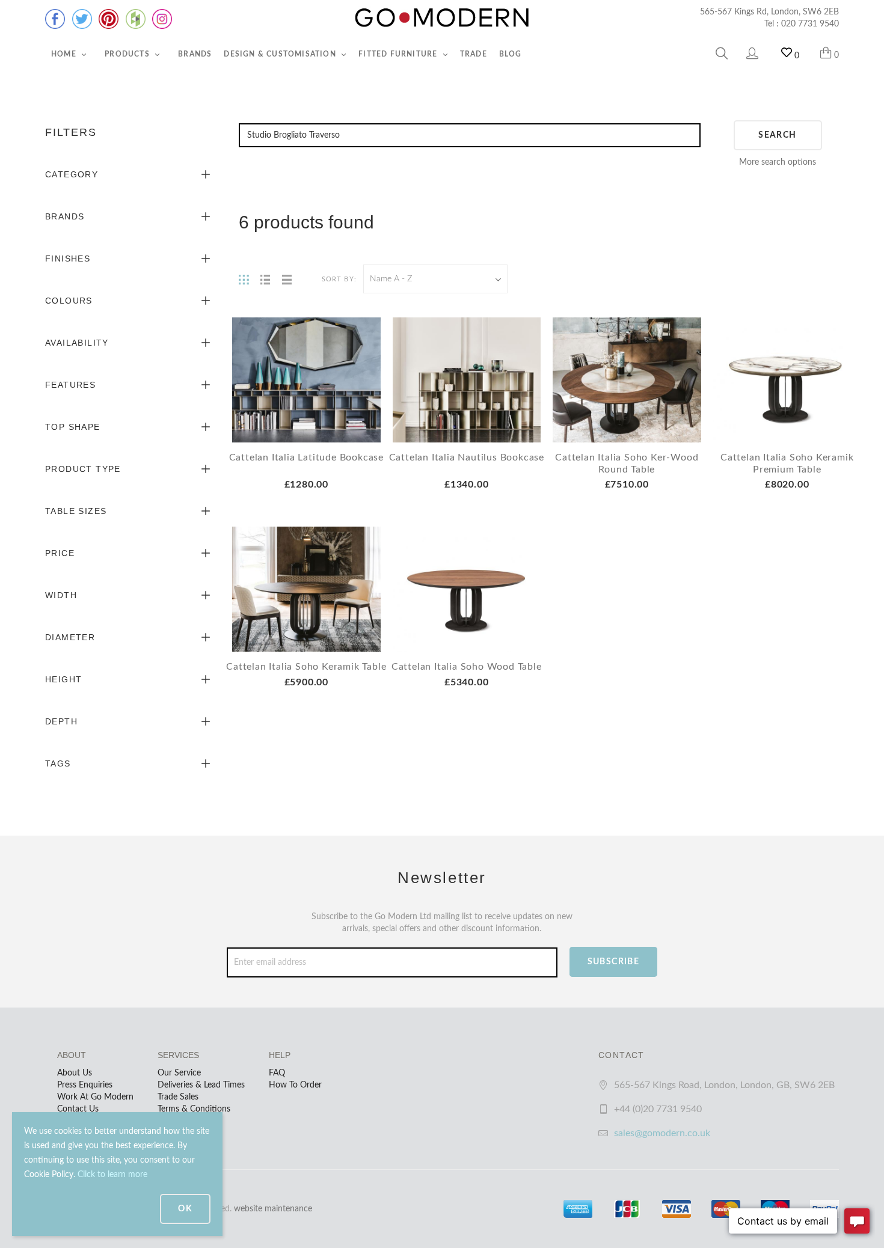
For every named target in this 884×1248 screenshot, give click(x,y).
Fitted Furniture (399, 54)
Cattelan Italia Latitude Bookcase (306, 457)
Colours (69, 300)
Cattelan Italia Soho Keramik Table (306, 666)
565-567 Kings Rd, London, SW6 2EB (769, 12)
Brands (195, 54)
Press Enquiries (84, 1085)
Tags (58, 763)
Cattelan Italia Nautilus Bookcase (466, 457)
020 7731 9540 (810, 24)
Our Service (179, 1073)
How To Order (295, 1085)
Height (63, 679)
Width (61, 595)
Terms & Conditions (194, 1109)
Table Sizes (75, 511)
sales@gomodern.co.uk (662, 1133)
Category (71, 174)
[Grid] (243, 279)
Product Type (83, 469)
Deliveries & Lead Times (201, 1085)
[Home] (442, 18)
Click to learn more (112, 1174)
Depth (61, 721)
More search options (777, 162)
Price (60, 553)
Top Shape (72, 427)
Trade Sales (178, 1097)
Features (70, 385)
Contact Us (78, 1109)
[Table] (287, 279)
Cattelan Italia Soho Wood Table (466, 666)
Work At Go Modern (95, 1097)
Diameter (70, 637)
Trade (473, 54)
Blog (510, 54)
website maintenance (273, 1209)
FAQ (277, 1073)
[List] (265, 279)
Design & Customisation (281, 54)
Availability (77, 342)
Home (65, 54)
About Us (74, 1073)
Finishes (67, 258)
